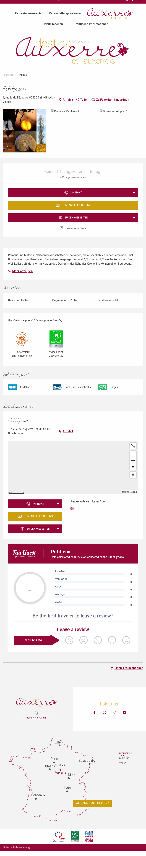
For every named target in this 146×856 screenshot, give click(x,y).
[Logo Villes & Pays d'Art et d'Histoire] (89, 836)
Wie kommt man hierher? (92, 803)
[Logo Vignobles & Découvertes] (75, 836)
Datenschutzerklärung (16, 847)
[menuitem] (28, 13)
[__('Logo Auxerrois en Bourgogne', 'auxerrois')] (36, 702)
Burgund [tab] (123, 758)
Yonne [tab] (122, 763)
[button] (93, 100)
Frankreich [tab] (123, 753)
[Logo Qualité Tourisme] (59, 836)
